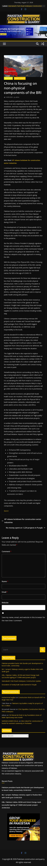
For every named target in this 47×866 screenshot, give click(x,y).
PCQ (5, 765)
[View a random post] (42, 43)
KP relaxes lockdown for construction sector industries (22, 521)
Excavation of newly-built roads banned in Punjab (19, 685)
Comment (6, 551)
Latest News (8, 78)
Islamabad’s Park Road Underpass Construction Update (21, 681)
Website (5, 602)
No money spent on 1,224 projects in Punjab (24, 528)
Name (5, 581)
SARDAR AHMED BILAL (10, 721)
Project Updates (20, 78)
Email (5, 592)
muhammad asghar (9, 697)
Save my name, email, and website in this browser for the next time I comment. (23, 619)
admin (17, 97)
